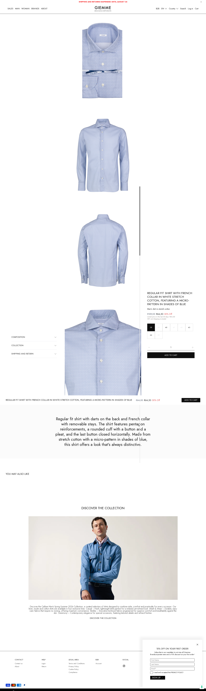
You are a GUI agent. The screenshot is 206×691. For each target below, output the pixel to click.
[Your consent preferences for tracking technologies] (202, 687)
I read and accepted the (168, 672)
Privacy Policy (177, 672)
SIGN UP (156, 677)
